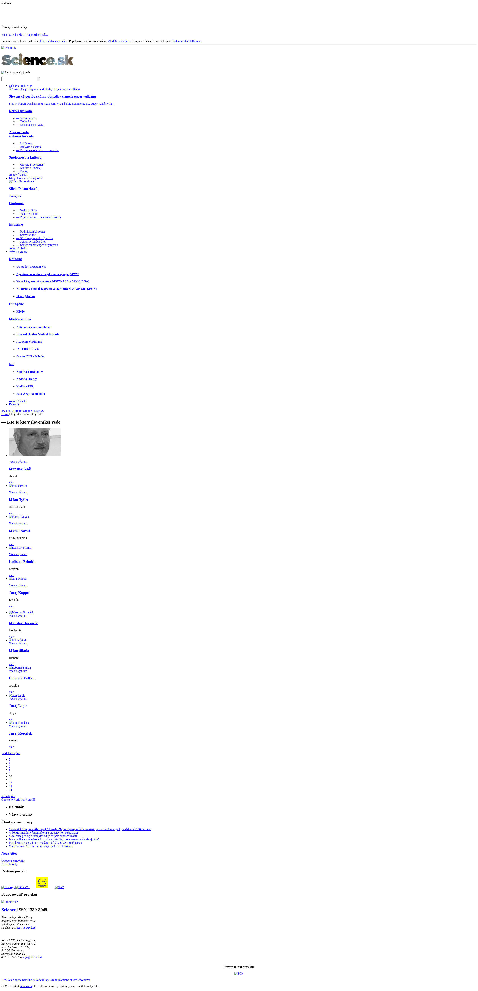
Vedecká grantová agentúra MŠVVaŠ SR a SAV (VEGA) (52, 281)
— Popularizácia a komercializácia (38, 217)
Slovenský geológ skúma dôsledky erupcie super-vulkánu (43, 836)
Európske (16, 304)
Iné (11, 364)
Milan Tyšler (18, 500)
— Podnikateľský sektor (30, 231)
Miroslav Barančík (23, 623)
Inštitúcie (16, 224)
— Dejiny (22, 171)
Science (8, 909)
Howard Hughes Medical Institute (37, 334)
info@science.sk (32, 957)
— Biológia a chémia (28, 146)
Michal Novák (20, 531)
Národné (15, 259)
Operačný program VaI (31, 266)
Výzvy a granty (18, 251)
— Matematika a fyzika (30, 124)
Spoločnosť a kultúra (25, 157)
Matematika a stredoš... (53, 41)
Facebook (16, 410)
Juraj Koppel (19, 593)
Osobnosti (16, 203)
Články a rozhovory (20, 85)
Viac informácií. (26, 927)
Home (5, 414)
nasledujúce (8, 796)
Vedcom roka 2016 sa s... (187, 41)
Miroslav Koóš (20, 469)
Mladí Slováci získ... (120, 41)
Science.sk (26, 986)
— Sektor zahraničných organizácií (37, 245)
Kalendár (14, 404)
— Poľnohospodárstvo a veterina (37, 150)
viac (11, 482)
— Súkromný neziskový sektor (34, 238)
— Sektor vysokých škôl (31, 241)
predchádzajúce (10, 753)
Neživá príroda (20, 111)
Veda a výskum (18, 461)
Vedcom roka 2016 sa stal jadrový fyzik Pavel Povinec (41, 846)
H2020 (20, 311)
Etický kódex (35, 979)
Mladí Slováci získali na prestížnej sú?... (25, 34)
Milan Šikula (19, 651)
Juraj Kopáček (20, 733)
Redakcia (7, 979)
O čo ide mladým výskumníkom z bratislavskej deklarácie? (43, 832)
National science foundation (33, 327)
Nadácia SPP (24, 386)
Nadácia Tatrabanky (29, 371)
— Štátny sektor (25, 234)
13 (10, 786)
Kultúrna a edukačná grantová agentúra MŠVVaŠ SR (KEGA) (56, 288)
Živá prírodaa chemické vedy (21, 134)
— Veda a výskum (27, 213)
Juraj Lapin (18, 706)
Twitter (5, 410)
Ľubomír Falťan (22, 678)
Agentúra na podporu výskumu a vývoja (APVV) (47, 274)
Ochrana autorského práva (74, 979)
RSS (41, 410)
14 (10, 789)
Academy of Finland (29, 341)
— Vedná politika (26, 210)
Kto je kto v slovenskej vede (25, 178)
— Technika (23, 121)
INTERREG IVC (27, 348)
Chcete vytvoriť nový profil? (18, 799)
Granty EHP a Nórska (30, 356)
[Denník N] (8, 47)
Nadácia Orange (26, 379)
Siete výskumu (25, 296)
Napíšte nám (20, 979)
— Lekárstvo (24, 143)
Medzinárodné (20, 319)
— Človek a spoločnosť (30, 164)
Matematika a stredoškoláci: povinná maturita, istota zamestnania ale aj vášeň (54, 839)
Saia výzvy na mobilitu (30, 393)
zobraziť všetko (18, 174)
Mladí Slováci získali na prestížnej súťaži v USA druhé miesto (45, 842)
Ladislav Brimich (22, 562)
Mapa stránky (51, 979)
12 (10, 783)
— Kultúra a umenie (28, 168)
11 (10, 779)
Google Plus (30, 410)
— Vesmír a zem (26, 118)
